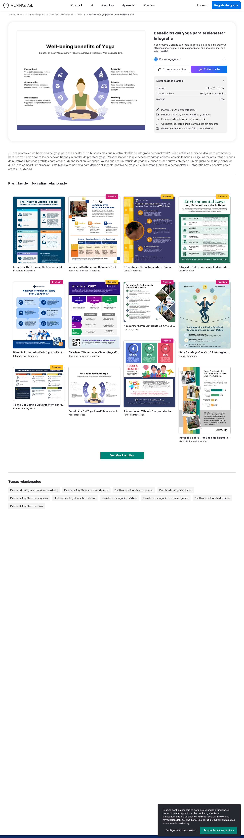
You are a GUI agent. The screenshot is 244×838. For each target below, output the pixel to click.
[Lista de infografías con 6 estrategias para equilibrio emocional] (204, 315)
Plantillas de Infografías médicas (119, 498)
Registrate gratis (226, 5)
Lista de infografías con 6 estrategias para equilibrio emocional (204, 352)
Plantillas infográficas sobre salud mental (86, 490)
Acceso (201, 5)
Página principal (16, 14)
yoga (80, 14)
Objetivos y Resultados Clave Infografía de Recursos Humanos (94, 352)
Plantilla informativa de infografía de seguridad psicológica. (39, 352)
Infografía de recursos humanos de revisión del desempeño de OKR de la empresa (94, 267)
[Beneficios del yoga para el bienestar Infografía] (94, 387)
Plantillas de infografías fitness (175, 490)
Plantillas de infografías (61, 14)
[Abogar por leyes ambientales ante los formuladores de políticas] (149, 302)
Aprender (129, 5)
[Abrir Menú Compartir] (223, 59)
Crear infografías (37, 14)
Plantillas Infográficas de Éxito (26, 506)
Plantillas (108, 5)
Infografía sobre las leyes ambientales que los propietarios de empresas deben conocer (204, 267)
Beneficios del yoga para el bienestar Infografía (94, 411)
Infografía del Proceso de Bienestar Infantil (39, 267)
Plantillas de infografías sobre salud (134, 490)
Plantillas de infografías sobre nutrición (75, 498)
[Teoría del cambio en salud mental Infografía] (39, 384)
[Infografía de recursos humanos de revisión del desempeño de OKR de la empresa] (94, 230)
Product (76, 5)
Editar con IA (212, 69)
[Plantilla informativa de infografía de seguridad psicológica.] (39, 315)
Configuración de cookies (180, 830)
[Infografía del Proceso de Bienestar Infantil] (39, 230)
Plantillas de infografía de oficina (212, 498)
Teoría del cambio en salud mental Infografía (39, 404)
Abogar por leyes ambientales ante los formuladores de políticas (149, 325)
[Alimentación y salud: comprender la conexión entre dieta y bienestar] (149, 374)
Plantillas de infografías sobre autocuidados (34, 490)
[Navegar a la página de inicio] (18, 5)
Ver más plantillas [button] (122, 455)
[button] (172, 69)
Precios (149, 5)
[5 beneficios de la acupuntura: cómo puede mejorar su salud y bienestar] (149, 230)
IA (91, 5)
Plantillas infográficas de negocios (29, 498)
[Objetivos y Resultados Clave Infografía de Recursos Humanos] (94, 315)
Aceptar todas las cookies (219, 830)
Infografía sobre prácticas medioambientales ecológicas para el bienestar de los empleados (204, 437)
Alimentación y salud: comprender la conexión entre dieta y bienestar (149, 411)
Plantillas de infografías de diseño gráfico (166, 498)
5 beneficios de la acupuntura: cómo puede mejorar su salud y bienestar (149, 267)
